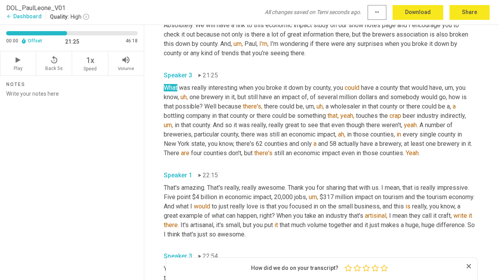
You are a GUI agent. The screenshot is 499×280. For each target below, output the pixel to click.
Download (418, 12)
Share (469, 12)
